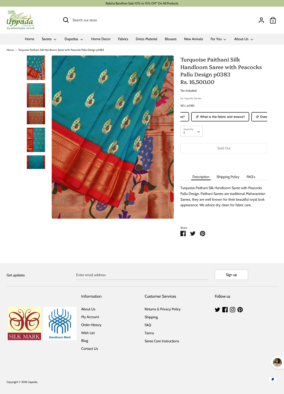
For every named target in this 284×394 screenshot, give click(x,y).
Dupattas (72, 39)
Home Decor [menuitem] (100, 39)
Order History (91, 325)
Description (200, 177)
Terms (149, 333)
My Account (90, 317)
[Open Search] (65, 20)
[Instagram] (232, 309)
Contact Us (89, 348)
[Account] (261, 18)
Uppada (32, 382)
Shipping (151, 317)
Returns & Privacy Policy (163, 309)
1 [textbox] (184, 133)
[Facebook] (225, 309)
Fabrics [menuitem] (123, 39)
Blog (84, 341)
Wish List (88, 333)
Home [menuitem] (29, 39)
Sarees (47, 39)
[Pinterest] (240, 309)
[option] (113, 138)
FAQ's (251, 177)
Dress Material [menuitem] (146, 39)
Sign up (231, 275)
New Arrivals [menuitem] (193, 39)
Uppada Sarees (192, 98)
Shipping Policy (228, 177)
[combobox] (191, 131)
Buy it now (224, 161)
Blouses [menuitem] (171, 39)
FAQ (148, 325)
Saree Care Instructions (162, 341)
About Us (241, 39)
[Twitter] (217, 309)
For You (217, 39)
